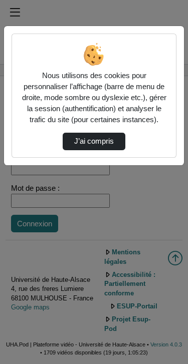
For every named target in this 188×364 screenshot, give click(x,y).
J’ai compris (94, 141)
